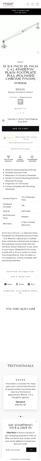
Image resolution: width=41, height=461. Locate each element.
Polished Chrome (20, 102)
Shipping (11, 92)
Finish (20, 97)
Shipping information (21, 272)
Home (20, 62)
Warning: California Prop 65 (20, 292)
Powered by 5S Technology (20, 459)
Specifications (20, 149)
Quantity (20, 109)
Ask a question (20, 277)
